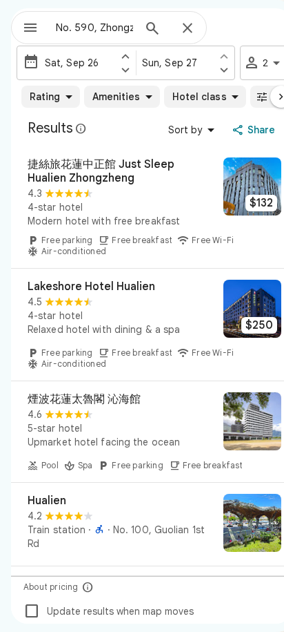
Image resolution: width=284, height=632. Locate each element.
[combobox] (94, 27)
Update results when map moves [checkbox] (108, 611)
